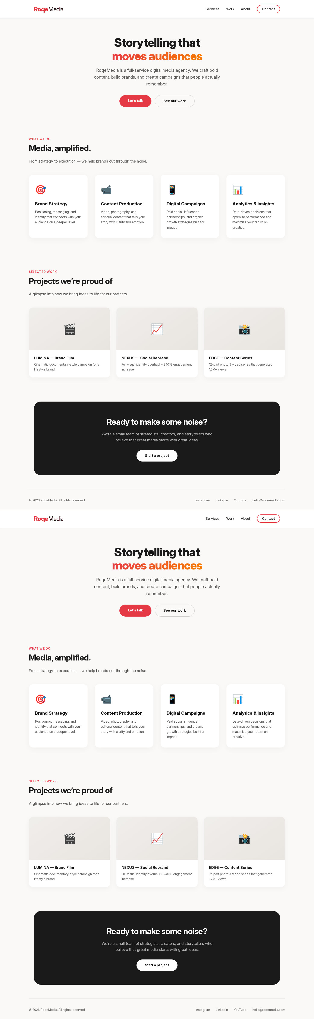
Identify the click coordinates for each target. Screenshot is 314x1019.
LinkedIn (222, 500)
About (245, 9)
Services (212, 9)
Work (230, 9)
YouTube (240, 500)
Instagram (203, 500)
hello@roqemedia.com (268, 500)
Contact (268, 9)
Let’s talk (135, 101)
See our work (175, 101)
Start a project (157, 455)
